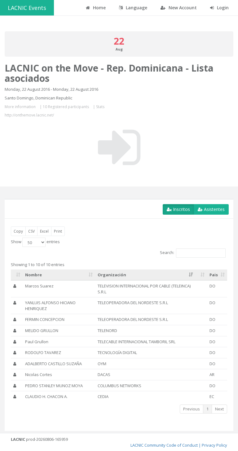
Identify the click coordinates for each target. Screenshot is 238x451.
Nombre (33, 275)
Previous (191, 409)
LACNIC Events (27, 7)
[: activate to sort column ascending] (17, 275)
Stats (100, 106)
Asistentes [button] (214, 209)
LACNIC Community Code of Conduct (164, 445)
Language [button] (136, 8)
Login (222, 8)
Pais (213, 275)
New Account (182, 8)
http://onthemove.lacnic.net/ (29, 115)
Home (99, 8)
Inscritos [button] (181, 209)
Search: (167, 253)
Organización (112, 275)
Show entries (35, 242)
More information (20, 106)
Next (219, 409)
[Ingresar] (119, 147)
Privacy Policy (214, 445)
